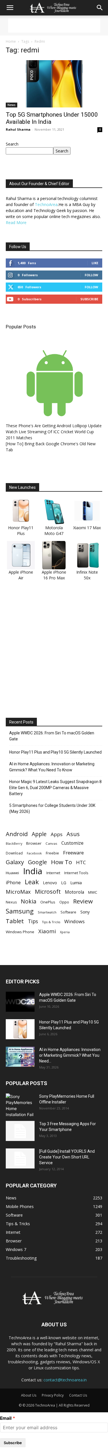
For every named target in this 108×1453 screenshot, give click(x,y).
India (32, 871)
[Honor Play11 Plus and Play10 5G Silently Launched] (20, 1029)
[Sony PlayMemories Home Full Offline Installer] (20, 1105)
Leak (32, 882)
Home (11, 41)
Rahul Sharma (18, 129)
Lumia (76, 882)
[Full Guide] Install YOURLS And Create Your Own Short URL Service (67, 1157)
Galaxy (15, 862)
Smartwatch (47, 912)
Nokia (28, 901)
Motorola (74, 892)
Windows (74, 921)
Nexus (11, 902)
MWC (92, 892)
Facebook (34, 853)
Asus (73, 834)
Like (95, 263)
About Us (28, 1395)
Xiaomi (47, 931)
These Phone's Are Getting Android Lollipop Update (54, 425)
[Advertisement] (54, 25)
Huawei (12, 872)
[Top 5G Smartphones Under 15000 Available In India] (54, 83)
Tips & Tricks (51, 922)
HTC (81, 862)
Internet (53, 872)
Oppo (64, 902)
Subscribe (89, 299)
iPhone (13, 883)
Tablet (15, 921)
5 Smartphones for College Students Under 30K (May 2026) (52, 808)
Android (17, 834)
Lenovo (50, 882)
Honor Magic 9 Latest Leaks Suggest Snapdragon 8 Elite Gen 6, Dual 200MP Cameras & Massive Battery (55, 787)
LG (63, 882)
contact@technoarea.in (65, 1380)
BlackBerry (14, 844)
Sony (85, 912)
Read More (16, 222)
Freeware (73, 853)
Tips (33, 921)
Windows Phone (20, 931)
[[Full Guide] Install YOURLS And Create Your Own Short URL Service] (20, 1158)
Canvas (51, 843)
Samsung (20, 911)
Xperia (65, 932)
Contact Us (78, 1395)
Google (37, 862)
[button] (10, 7)
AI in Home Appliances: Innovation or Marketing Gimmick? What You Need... (70, 1055)
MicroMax (18, 892)
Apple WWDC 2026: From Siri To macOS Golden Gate (51, 736)
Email (6, 1418)
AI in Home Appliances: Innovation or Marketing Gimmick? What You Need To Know (51, 767)
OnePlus (47, 902)
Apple (39, 834)
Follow (91, 275)
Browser (33, 843)
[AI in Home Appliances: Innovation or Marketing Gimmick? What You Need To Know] (20, 1057)
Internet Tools (76, 872)
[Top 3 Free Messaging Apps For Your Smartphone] (20, 1131)
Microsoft (48, 892)
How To (61, 862)
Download (14, 853)
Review (83, 901)
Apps (56, 834)
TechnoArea (46, 204)
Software (68, 912)
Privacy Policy (53, 1395)
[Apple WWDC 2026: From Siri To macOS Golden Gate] (20, 1002)
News (11, 105)
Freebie (52, 853)
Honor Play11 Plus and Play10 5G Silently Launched (55, 752)
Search (12, 144)
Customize (72, 843)
